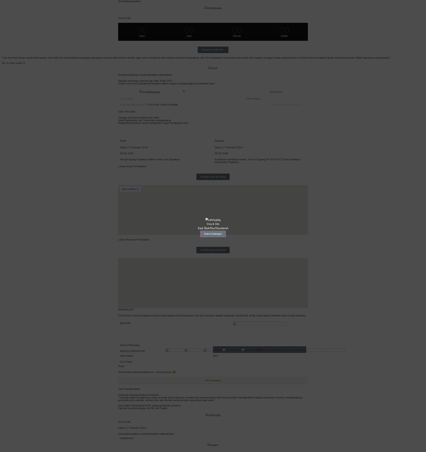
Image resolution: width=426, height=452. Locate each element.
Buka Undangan (213, 233)
